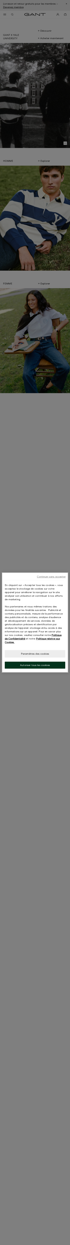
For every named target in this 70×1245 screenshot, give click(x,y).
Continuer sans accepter (51, 576)
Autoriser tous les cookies (35, 665)
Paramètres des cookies (35, 653)
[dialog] (35, 622)
